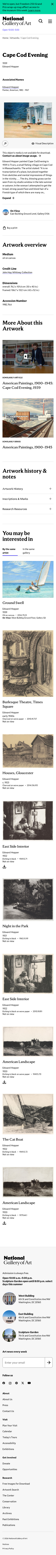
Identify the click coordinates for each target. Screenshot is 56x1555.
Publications (8, 1525)
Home (5, 37)
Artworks (14, 37)
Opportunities (9, 1469)
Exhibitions (8, 1449)
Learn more (34, 10)
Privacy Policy (8, 1548)
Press (5, 1405)
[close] (52, 4)
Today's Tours (9, 1437)
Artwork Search (10, 1489)
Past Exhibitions (10, 1519)
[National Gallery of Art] (28, 1260)
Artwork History (12, 489)
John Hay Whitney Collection (17, 272)
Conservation (9, 1501)
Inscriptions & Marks (15, 499)
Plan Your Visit (9, 1425)
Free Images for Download (16, 1483)
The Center (8, 1495)
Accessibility (9, 1443)
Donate (6, 1463)
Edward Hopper (10, 87)
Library (6, 1507)
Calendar (7, 1431)
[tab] (10, 551)
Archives (7, 1513)
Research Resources (14, 509)
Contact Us (8, 1411)
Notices (5, 1544)
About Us (7, 1399)
